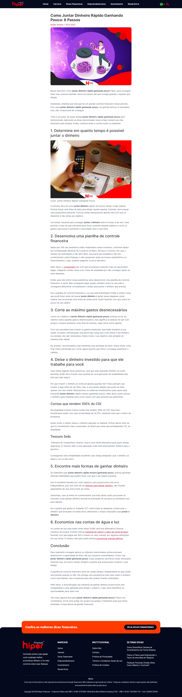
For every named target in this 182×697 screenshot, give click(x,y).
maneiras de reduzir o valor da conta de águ (106, 532)
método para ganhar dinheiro (99, 485)
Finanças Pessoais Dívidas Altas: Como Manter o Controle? (141, 664)
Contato (95, 652)
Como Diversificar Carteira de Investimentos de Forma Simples (141, 648)
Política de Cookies (100, 665)
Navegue (63, 642)
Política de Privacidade (102, 657)
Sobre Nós (96, 648)
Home (45, 4)
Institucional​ (100, 642)
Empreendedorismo (97, 4)
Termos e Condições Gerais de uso (107, 661)
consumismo (70, 267)
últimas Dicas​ (135, 642)
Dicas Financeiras (74, 4)
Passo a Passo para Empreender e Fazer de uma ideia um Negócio (142, 656)
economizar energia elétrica (109, 538)
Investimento (117, 4)
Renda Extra (133, 4)
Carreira (57, 4)
